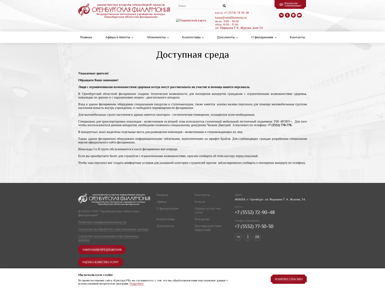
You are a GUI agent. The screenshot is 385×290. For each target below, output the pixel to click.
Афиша (161, 202)
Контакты (297, 37)
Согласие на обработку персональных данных (113, 229)
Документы (226, 37)
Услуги (200, 202)
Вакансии (202, 219)
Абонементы (156, 37)
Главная (86, 37)
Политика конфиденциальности (102, 222)
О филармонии (262, 37)
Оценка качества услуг (100, 262)
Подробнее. (137, 283)
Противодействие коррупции (208, 228)
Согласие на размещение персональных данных (108, 238)
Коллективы (191, 37)
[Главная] (124, 10)
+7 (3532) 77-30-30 (254, 226)
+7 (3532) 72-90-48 (255, 212)
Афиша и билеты (118, 37)
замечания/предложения (102, 249)
